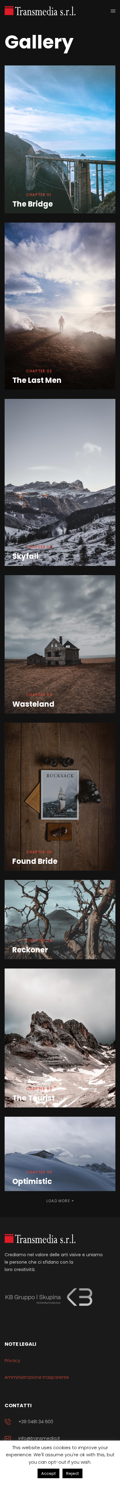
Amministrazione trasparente (37, 1377)
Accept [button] (48, 1473)
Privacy (12, 1360)
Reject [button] (72, 1473)
